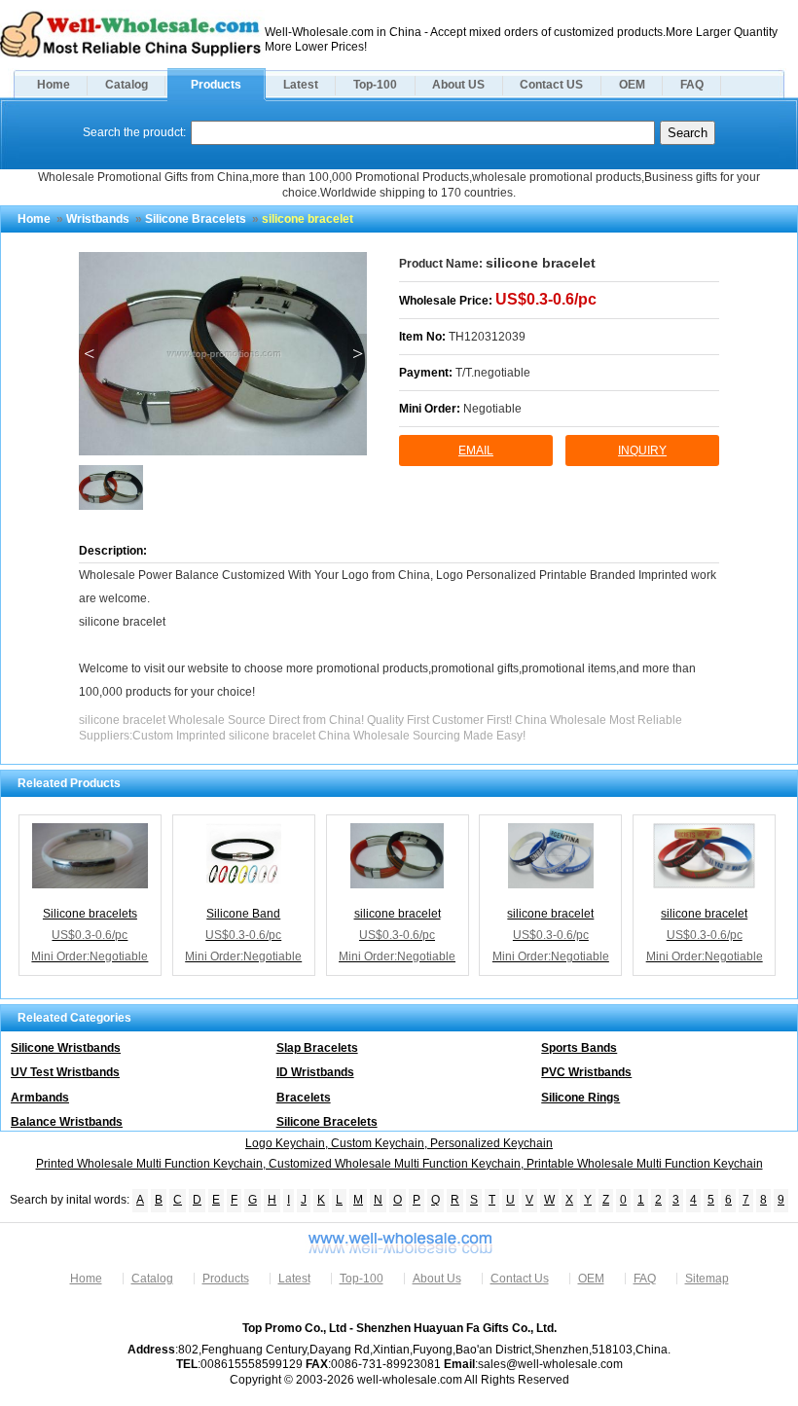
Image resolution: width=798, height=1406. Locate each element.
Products (216, 84)
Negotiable (492, 408)
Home (53, 84)
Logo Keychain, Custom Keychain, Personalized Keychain (399, 1143)
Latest (300, 84)
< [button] (89, 353)
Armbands (40, 1097)
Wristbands (97, 219)
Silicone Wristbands (66, 1048)
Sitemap (707, 1278)
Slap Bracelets (317, 1048)
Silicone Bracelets (195, 219)
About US (458, 84)
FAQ (692, 84)
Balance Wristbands (67, 1122)
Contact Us (519, 1278)
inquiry (642, 450)
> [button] (357, 353)
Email (475, 450)
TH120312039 (487, 336)
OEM (632, 84)
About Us (437, 1278)
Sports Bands (579, 1048)
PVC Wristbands (586, 1072)
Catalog (126, 84)
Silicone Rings (580, 1097)
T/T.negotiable (492, 372)
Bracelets (303, 1097)
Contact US (551, 84)
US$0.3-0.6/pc (546, 299)
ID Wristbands (315, 1072)
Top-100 (375, 84)
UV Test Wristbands (65, 1072)
